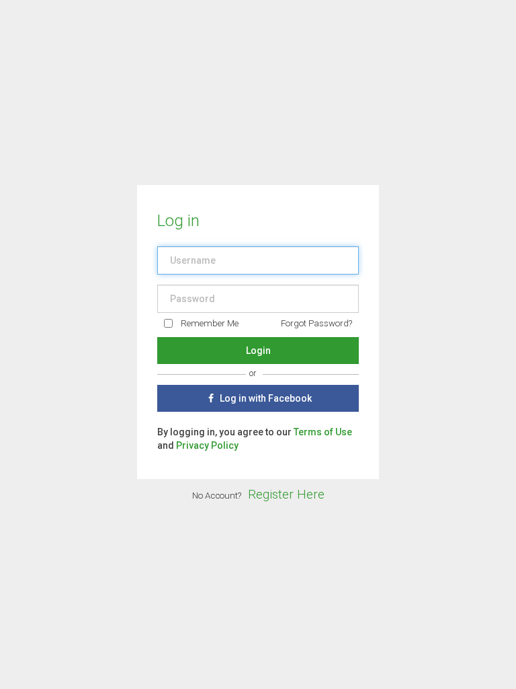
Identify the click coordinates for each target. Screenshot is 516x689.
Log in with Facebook (265, 398)
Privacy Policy (207, 445)
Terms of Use (323, 432)
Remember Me (210, 323)
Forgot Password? (316, 323)
